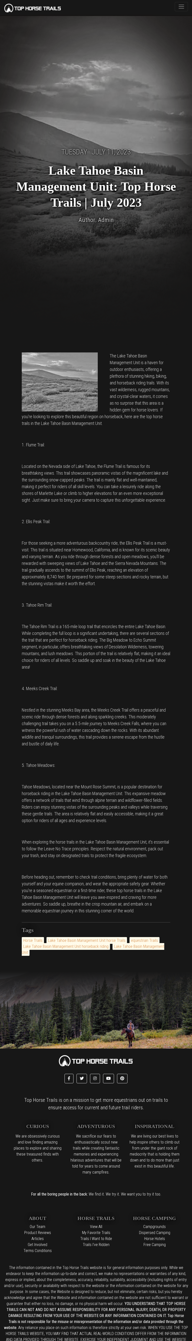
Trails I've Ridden (96, 1244)
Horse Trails (32, 940)
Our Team (37, 1226)
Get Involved (37, 1244)
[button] (69, 1078)
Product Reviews (37, 1232)
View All (96, 1226)
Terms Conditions (38, 1250)
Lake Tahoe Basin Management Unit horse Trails (87, 940)
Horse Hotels (154, 1238)
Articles (38, 1238)
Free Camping (155, 1244)
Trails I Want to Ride (96, 1238)
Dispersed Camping (154, 1232)
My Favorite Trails (96, 1232)
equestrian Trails (144, 940)
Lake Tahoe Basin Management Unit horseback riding (65, 946)
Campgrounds (154, 1226)
